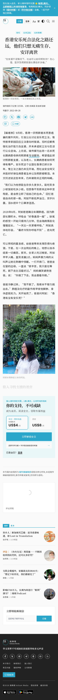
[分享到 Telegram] (25, 117)
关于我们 (6, 663)
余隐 (4, 578)
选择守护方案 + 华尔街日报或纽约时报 (22, 445)
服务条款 (44, 685)
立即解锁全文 (29, 436)
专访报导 (34, 155)
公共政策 (38, 32)
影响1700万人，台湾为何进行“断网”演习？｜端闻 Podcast (22, 591)
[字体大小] (34, 21)
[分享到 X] (12, 117)
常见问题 (6, 667)
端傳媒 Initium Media (19, 685)
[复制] (5, 117)
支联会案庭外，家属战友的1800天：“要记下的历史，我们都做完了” (21, 572)
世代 (18, 32)
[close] (54, 8)
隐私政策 (34, 685)
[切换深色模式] (43, 21)
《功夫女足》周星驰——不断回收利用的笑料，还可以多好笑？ (22, 553)
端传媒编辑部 (25, 471)
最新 (6, 525)
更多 (12, 525)
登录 (20, 452)
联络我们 (17, 663)
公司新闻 (28, 667)
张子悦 (5, 539)
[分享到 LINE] (32, 117)
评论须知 (10, 508)
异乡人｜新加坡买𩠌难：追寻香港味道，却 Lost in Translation (21, 534)
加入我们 (28, 663)
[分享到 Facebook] (18, 117)
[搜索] (48, 21)
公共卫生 (27, 32)
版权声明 (17, 667)
